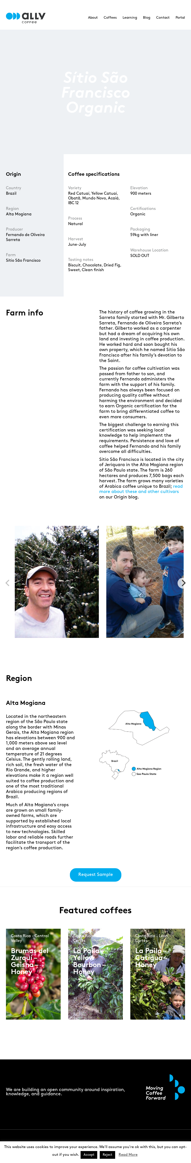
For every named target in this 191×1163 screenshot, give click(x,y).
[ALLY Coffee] (27, 18)
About (93, 17)
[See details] (28, 982)
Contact (163, 17)
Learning (130, 17)
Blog (146, 17)
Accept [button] (89, 1154)
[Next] (183, 583)
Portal (180, 17)
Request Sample (95, 875)
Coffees (110, 17)
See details (27, 978)
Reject (107, 1154)
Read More (128, 1155)
